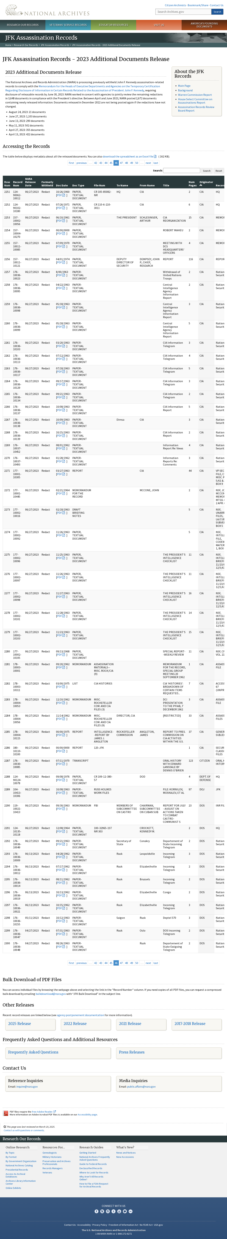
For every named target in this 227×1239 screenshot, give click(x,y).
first (71, 163)
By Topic (10, 1152)
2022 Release (75, 1023)
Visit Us (159, 25)
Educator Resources (113, 25)
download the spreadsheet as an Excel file (128, 156)
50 (136, 163)
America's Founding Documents (204, 25)
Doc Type (78, 185)
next (148, 163)
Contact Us (216, 5)
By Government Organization (21, 1161)
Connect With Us (113, 1206)
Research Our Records (23, 25)
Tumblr (113, 1211)
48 (126, 163)
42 (95, 163)
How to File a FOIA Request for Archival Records (93, 1185)
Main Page (184, 85)
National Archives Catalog (19, 1165)
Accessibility (84, 1224)
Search (217, 11)
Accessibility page (87, 1114)
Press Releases (132, 1052)
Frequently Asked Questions (33, 1052)
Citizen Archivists (175, 5)
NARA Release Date (30, 182)
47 (121, 163)
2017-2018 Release (190, 1023)
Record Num (17, 183)
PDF (59, 195)
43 (100, 163)
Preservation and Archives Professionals (57, 1163)
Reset (219, 170)
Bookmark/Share (198, 5)
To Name (122, 185)
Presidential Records (17, 1169)
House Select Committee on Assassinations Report (195, 100)
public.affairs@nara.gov (141, 1086)
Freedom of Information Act (123, 1224)
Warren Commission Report (195, 94)
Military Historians (52, 1156)
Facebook (96, 1211)
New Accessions (125, 1156)
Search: (158, 170)
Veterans (47, 1172)
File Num (99, 185)
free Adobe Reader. (42, 1111)
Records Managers (53, 1168)
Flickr (130, 1211)
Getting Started (87, 1152)
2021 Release (130, 1023)
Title (166, 185)
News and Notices (126, 1152)
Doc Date (62, 185)
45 (111, 163)
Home (8, 45)
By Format (11, 1156)
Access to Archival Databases (15, 1175)
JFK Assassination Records (55, 45)
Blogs (125, 1211)
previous (81, 163)
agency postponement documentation (80, 1015)
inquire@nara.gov (27, 1086)
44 (105, 163)
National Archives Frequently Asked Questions (94, 1158)
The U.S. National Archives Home (47, 9)
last (155, 163)
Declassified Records (90, 1168)
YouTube (119, 1211)
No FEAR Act (146, 1224)
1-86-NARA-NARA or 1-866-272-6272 (113, 1233)
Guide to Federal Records (93, 1164)
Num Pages (193, 183)
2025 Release (19, 1023)
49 (131, 163)
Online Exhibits (13, 1188)
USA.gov (158, 1224)
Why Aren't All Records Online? (91, 1178)
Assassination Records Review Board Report (196, 108)
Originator (206, 182)
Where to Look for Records (93, 1172)
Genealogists (50, 1152)
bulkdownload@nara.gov (51, 994)
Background (185, 90)
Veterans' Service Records (68, 25)
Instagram (108, 1211)
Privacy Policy (99, 1224)
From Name (147, 185)
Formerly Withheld (47, 183)
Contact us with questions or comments (24, 1130)
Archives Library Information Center (21, 1182)
